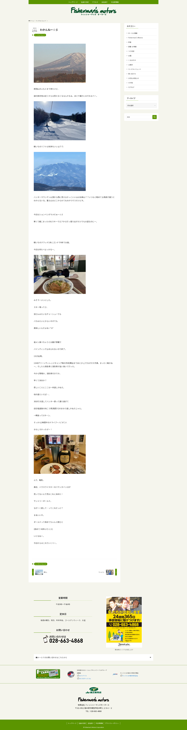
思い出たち (132, 74)
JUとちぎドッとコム (85, 678)
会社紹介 (91, 723)
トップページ (72, 723)
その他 (130, 83)
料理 (129, 42)
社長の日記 (82, 723)
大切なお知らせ (133, 78)
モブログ (131, 87)
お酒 (129, 56)
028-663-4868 (96, 711)
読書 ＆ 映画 (132, 47)
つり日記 (131, 51)
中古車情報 (99, 723)
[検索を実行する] (154, 117)
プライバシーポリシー (112, 723)
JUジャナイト (83, 676)
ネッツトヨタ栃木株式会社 (130, 676)
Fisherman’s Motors (135, 38)
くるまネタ (132, 60)
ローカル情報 (132, 33)
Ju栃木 (130, 65)
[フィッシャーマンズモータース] (93, 11)
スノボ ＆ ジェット (40, 35)
